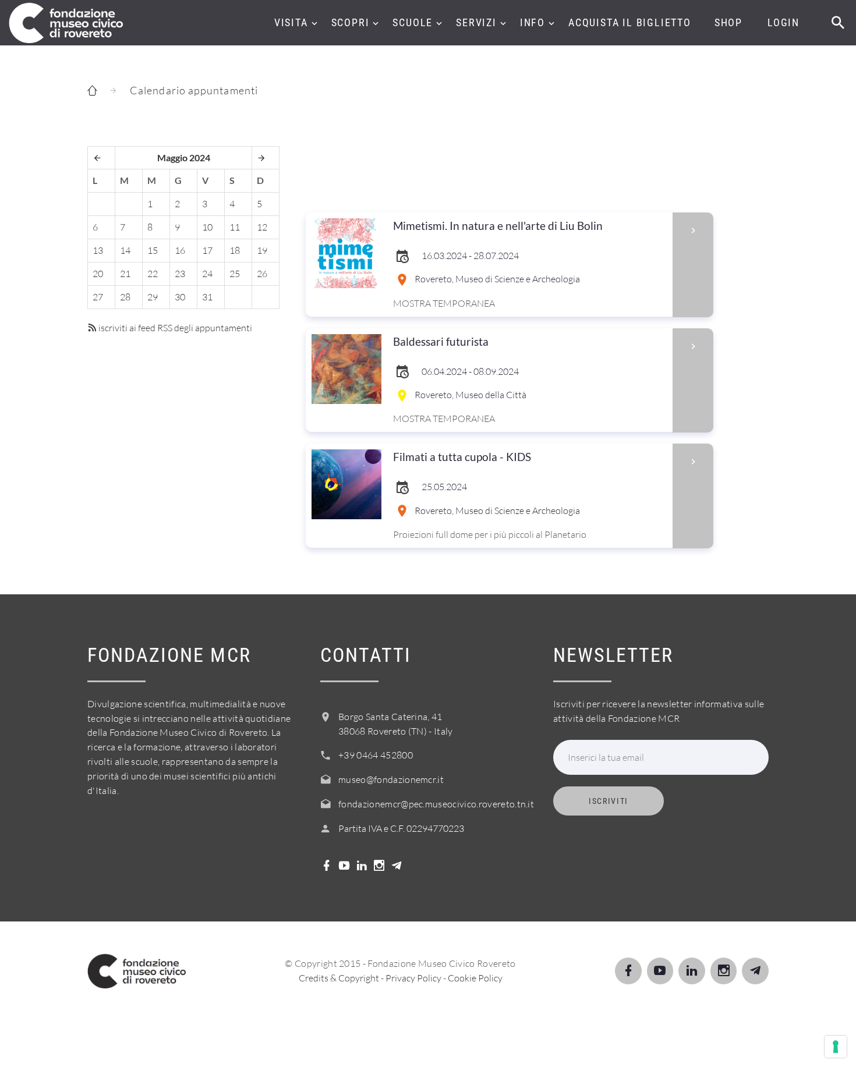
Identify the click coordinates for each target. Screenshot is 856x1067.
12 (262, 227)
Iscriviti (608, 801)
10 (207, 227)
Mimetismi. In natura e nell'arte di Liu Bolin (498, 225)
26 (262, 273)
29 (152, 297)
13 (98, 250)
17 (207, 250)
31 (207, 297)
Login (783, 22)
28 (125, 297)
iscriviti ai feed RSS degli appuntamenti (174, 328)
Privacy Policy (413, 978)
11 (234, 227)
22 (152, 273)
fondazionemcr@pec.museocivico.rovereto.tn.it (436, 804)
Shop (728, 22)
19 (262, 250)
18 (234, 250)
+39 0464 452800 (375, 755)
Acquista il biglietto (629, 22)
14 (125, 250)
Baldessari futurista (441, 341)
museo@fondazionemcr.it (391, 779)
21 (125, 273)
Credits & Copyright (339, 978)
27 (98, 297)
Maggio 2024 (183, 157)
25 (234, 273)
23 (180, 273)
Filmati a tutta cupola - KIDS (462, 456)
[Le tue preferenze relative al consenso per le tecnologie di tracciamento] (836, 1047)
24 (207, 273)
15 (152, 250)
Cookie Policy (475, 978)
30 (180, 297)
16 (180, 250)
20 (98, 273)
